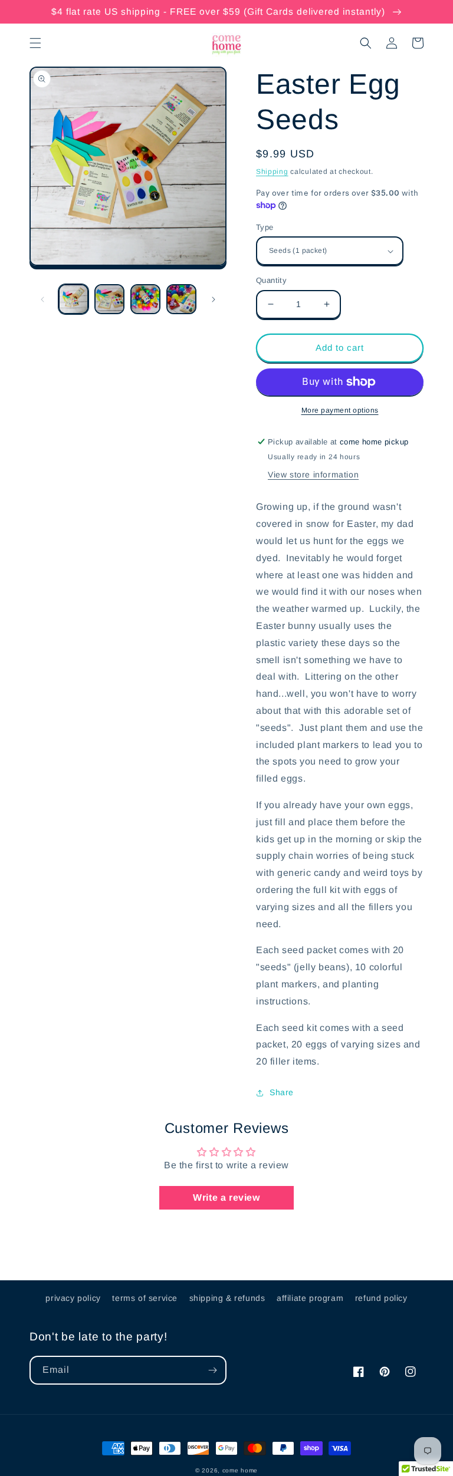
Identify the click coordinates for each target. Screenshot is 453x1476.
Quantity (271, 280)
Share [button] (282, 1092)
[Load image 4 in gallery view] (181, 299)
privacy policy (72, 1298)
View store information (313, 474)
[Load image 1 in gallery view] (73, 299)
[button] (35, 43)
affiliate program (310, 1298)
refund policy (381, 1298)
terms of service (145, 1298)
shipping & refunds (227, 1298)
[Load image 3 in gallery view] (145, 299)
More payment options (340, 410)
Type (265, 227)
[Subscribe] (212, 1370)
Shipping (272, 171)
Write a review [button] (226, 1197)
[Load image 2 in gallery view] (109, 299)
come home (240, 1470)
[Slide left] (42, 299)
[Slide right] (213, 299)
